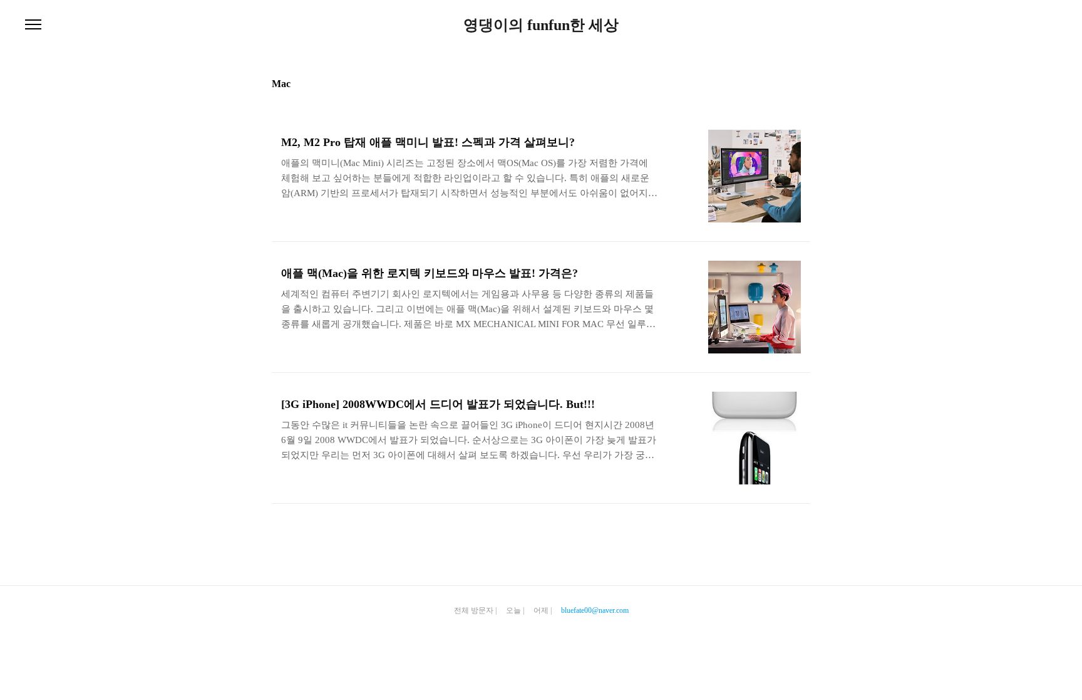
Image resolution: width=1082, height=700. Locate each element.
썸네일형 (785, 82)
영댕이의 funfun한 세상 (541, 25)
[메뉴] (33, 25)
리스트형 (802, 82)
